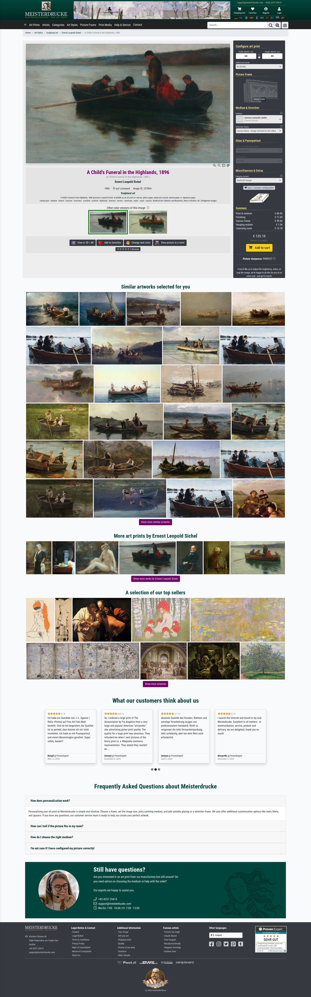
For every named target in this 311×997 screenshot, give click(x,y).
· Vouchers (122, 951)
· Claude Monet (170, 936)
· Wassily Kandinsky (172, 943)
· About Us (75, 955)
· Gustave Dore (169, 951)
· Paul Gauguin (169, 939)
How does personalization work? (50, 801)
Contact (137, 24)
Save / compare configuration (260, 188)
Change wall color (140, 242)
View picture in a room (171, 242)
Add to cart (261, 248)
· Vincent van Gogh (171, 932)
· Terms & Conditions (80, 939)
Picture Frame (88, 25)
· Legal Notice (77, 936)
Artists (46, 25)
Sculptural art (52, 32)
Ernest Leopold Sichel (71, 32)
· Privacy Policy (77, 943)
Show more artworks (155, 683)
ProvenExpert (63, 755)
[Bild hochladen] (285, 25)
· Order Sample (123, 955)
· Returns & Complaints (81, 951)
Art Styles (72, 25)
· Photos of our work (126, 947)
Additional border (243, 62)
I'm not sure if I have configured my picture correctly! (62, 848)
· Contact (75, 932)
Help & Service (122, 25)
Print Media (105, 25)
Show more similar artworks (155, 522)
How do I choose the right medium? (52, 837)
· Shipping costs (124, 939)
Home (28, 32)
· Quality (120, 943)
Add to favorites (111, 242)
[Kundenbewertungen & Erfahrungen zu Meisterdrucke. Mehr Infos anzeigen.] (271, 939)
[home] (25, 25)
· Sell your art (123, 936)
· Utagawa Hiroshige (172, 947)
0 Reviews (134, 249)
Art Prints (34, 25)
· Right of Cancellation (81, 947)
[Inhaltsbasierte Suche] (277, 25)
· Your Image (122, 932)
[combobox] (259, 66)
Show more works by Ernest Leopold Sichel (155, 578)
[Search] (270, 25)
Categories (58, 25)
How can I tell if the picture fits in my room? (57, 826)
